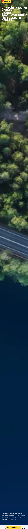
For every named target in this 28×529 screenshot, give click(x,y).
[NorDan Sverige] (6, 1)
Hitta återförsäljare (12, 527)
